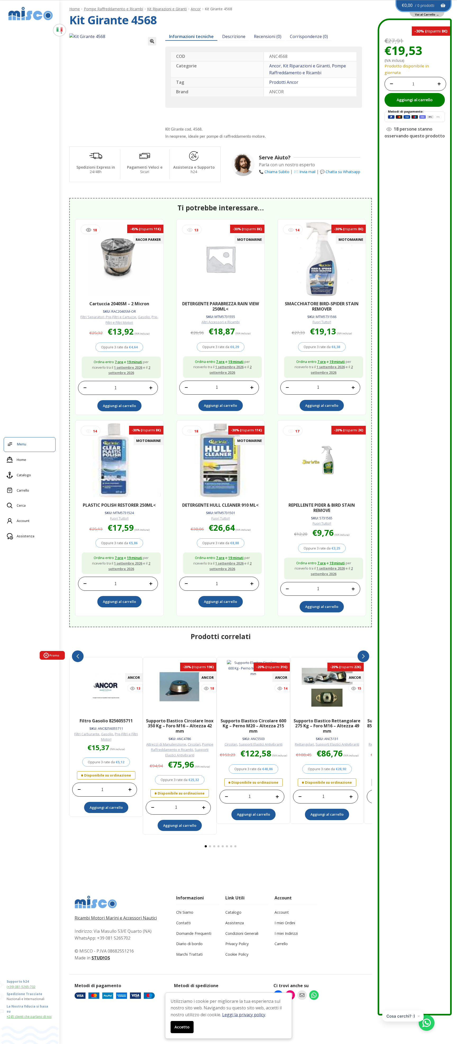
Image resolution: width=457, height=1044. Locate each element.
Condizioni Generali (241, 933)
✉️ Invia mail (305, 171)
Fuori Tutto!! (322, 322)
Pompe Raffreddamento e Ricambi (113, 8)
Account (282, 912)
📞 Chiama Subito (274, 171)
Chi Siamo (184, 912)
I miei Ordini (285, 922)
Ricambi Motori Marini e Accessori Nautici (116, 918)
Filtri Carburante (86, 734)
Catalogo (233, 912)
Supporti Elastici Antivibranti (260, 744)
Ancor (196, 8)
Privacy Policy (237, 943)
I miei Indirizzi (286, 933)
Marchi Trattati (189, 954)
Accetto (182, 1026)
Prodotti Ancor (283, 82)
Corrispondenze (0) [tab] (309, 36)
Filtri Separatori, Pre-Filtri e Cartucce (108, 317)
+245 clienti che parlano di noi (29, 1016)
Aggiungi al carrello (415, 99)
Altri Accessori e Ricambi (221, 322)
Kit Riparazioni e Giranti (167, 8)
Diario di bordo (189, 943)
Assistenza (234, 922)
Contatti (183, 922)
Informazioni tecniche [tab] (191, 36)
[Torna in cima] (444, 1012)
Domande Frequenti (193, 933)
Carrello (281, 943)
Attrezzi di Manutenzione (166, 744)
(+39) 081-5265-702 (21, 987)
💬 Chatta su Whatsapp (340, 171)
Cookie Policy (236, 954)
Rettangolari (304, 744)
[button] (152, 41)
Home (74, 8)
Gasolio (144, 317)
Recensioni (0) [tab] (267, 36)
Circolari (194, 744)
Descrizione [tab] (233, 36)
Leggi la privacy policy (243, 1015)
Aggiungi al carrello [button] (119, 405)
